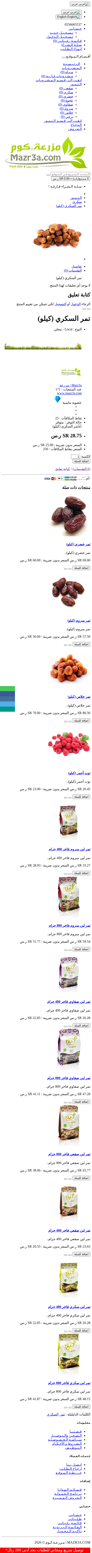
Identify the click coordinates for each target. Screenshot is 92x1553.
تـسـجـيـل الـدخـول (59, 36)
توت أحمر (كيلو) (79, 773)
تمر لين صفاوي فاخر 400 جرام (68, 1001)
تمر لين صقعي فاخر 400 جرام (69, 1230)
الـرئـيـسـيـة (71, 64)
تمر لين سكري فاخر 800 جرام (69, 1383)
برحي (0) (67, 116)
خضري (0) (66, 96)
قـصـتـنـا (76, 1431)
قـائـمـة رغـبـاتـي (70, 1523)
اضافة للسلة (81, 461)
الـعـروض (75, 129)
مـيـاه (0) (67, 72)
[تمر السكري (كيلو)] (57, 259)
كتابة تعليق (62, 469)
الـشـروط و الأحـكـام (67, 1443)
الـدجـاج (76, 125)
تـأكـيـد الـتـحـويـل (69, 1531)
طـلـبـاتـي (75, 1519)
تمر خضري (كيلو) (78, 544)
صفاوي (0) (65, 104)
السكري (52, 1414)
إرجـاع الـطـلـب (70, 1468)
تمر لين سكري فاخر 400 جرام (69, 1307)
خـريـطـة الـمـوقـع (69, 1473)
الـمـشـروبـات (72, 68)
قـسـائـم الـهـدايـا (70, 1489)
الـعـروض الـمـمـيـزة (67, 1498)
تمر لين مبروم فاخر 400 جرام (69, 849)
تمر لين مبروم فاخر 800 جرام (69, 925)
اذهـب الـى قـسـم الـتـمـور (63, 121)
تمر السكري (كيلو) (69, 206)
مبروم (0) (66, 108)
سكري (77, 202)
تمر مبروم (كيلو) (78, 620)
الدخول (76, 304)
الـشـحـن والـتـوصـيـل (66, 1435)
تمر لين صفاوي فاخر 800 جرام (68, 1078)
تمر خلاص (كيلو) (79, 696)
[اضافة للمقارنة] (84, 309)
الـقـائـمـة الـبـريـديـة (67, 1527)
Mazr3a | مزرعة (70, 385)
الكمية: (85, 456)
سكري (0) (66, 92)
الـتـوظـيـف (73, 1447)
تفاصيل (76, 266)
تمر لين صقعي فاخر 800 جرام (69, 1154)
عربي (66, 12)
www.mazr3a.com (69, 393)
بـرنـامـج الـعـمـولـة (68, 1493)
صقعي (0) (66, 88)
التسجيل (60, 304)
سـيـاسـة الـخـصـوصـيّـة (65, 1439)
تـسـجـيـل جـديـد (61, 32)
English (62, 16)
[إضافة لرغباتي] (88, 309)
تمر (62, 1414)
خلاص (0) (66, 112)
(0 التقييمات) (81, 469)
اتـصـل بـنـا (74, 1464)
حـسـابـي (75, 1515)
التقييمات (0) (73, 270)
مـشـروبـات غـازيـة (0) (57, 76)
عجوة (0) (67, 100)
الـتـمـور (76, 84)
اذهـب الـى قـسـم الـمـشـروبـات (59, 80)
